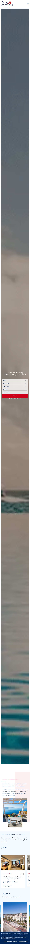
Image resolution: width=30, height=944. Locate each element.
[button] (3, 864)
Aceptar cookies (23, 941)
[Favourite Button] (23, 856)
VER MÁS (5, 847)
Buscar (15, 395)
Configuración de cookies (10, 941)
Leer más (13, 938)
